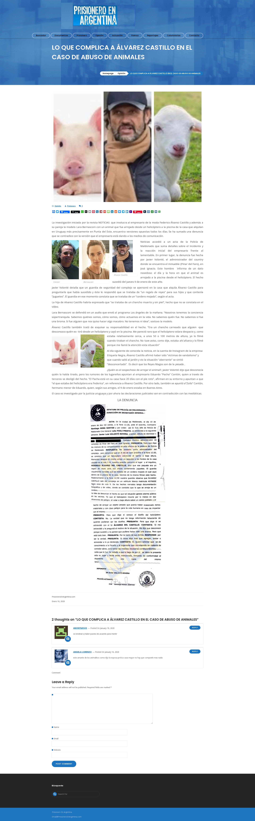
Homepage (108, 73)
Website (57, 750)
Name (56, 727)
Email (56, 738)
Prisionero (71, 206)
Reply (195, 627)
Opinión (121, 73)
